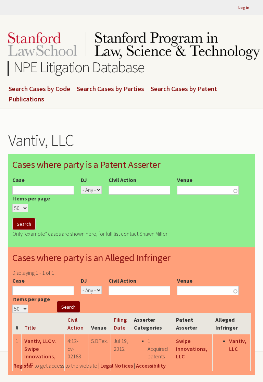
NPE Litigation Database (79, 67)
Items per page (31, 198)
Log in (243, 7)
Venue (184, 179)
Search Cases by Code (39, 89)
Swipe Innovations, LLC (191, 348)
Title (30, 327)
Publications (26, 99)
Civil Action (122, 179)
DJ (84, 179)
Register (23, 365)
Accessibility (151, 365)
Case (18, 179)
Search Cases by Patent (184, 89)
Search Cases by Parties (110, 89)
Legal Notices (116, 365)
